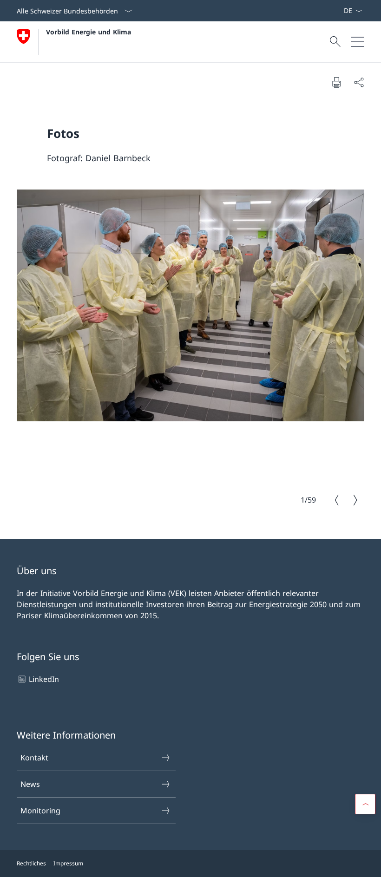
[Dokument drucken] (336, 82)
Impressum (68, 863)
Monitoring (40, 810)
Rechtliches (31, 863)
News (30, 784)
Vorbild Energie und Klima (88, 31)
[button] (365, 804)
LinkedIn (44, 679)
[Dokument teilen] (359, 82)
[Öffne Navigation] (358, 42)
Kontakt (34, 758)
